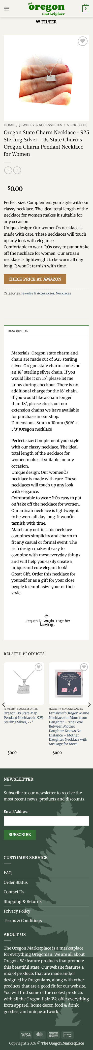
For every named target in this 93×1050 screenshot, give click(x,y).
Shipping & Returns (23, 901)
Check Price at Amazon (35, 279)
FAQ (8, 872)
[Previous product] (17, 170)
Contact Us (14, 891)
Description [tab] (18, 331)
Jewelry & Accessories (40, 125)
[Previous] (4, 715)
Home (9, 125)
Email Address (16, 811)
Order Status (16, 882)
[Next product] (8, 170)
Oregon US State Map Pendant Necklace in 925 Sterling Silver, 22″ (23, 717)
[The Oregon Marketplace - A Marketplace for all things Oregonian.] (46, 8)
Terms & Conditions (23, 920)
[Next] (89, 715)
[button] (7, 8)
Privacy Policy (17, 911)
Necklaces (77, 125)
